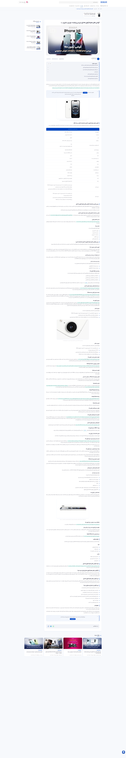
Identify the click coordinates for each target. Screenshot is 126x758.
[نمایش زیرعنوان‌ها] (48, 67)
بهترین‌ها (60, 650)
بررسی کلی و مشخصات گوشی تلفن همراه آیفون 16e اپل (90, 67)
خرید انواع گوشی (73, 619)
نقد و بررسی (60, 58)
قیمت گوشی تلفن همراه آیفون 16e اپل (93, 74)
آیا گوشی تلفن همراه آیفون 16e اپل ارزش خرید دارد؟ (91, 76)
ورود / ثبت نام (21, 2)
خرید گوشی (85, 92)
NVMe (86, 282)
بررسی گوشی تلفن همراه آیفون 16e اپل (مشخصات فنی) (90, 69)
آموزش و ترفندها (79, 650)
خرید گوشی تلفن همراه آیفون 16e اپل (93, 78)
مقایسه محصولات (98, 650)
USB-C (85, 430)
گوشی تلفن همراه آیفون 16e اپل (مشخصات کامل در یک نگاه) (89, 65)
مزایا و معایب (96, 72)
